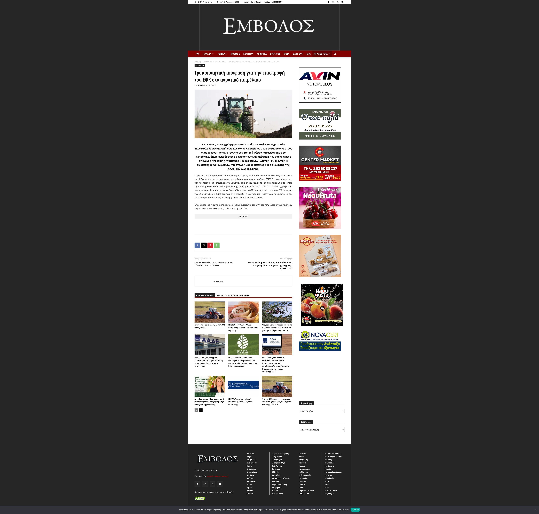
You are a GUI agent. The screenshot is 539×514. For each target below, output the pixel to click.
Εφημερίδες (276, 487)
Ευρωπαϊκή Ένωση (279, 484)
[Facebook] (328, 2)
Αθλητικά (248, 53)
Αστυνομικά (251, 481)
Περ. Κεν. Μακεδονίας (333, 453)
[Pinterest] (210, 245)
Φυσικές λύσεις (331, 490)
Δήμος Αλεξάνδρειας (280, 453)
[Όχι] (535, 509)
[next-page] (201, 410)
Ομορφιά (302, 481)
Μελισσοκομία (305, 475)
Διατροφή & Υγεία (279, 463)
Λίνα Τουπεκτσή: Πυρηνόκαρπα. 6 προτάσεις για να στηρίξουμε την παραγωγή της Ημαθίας (209, 402)
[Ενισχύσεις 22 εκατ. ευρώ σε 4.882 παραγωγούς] (210, 312)
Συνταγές (275, 53)
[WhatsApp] (217, 245)
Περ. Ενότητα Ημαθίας (333, 456)
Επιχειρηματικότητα (280, 478)
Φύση (327, 487)
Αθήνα (249, 456)
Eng (309, 53)
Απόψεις (250, 478)
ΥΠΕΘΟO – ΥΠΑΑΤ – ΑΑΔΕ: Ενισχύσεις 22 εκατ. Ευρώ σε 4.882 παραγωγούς (243, 328)
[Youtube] (342, 2)
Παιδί (301, 487)
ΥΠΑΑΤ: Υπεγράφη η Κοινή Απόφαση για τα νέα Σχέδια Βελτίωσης (240, 402)
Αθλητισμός (251, 459)
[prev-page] (196, 410)
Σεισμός (328, 469)
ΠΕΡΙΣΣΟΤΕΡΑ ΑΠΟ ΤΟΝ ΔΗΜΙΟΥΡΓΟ (233, 295)
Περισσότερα (321, 53)
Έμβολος (201, 85)
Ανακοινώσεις (252, 472)
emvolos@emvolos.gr (252, 2)
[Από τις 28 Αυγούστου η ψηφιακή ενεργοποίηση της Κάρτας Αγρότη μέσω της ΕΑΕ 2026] (277, 386)
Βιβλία (249, 487)
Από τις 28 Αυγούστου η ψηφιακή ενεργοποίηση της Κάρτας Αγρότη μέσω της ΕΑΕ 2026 (276, 402)
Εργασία (275, 481)
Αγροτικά (208, 61)
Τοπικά (221, 53)
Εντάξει (355, 510)
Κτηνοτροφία (304, 469)
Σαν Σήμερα (329, 466)
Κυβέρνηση (303, 472)
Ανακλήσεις (251, 469)
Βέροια (249, 484)
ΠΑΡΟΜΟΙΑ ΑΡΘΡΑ (204, 295)
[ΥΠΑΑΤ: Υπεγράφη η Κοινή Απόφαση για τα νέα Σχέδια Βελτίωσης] (243, 386)
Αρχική (198, 61)
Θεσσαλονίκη (277, 493)
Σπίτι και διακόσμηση (333, 472)
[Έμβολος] (269, 27)
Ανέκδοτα (250, 475)
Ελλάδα (207, 53)
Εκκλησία (276, 469)
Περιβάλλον (304, 493)
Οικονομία (303, 478)
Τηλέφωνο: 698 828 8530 (272, 2)
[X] (338, 2)
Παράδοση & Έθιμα (306, 490)
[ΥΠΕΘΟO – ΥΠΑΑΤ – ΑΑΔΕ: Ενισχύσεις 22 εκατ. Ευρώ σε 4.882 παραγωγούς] (243, 312)
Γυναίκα (250, 493)
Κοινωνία (262, 53)
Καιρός (301, 456)
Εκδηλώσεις (277, 466)
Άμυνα (249, 466)
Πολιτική (328, 459)
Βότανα (250, 490)
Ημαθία (275, 490)
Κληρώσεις (303, 459)
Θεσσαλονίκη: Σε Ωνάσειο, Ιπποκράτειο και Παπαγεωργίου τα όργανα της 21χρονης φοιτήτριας (270, 265)
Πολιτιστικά (329, 463)
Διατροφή (298, 53)
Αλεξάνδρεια (252, 463)
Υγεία (286, 53)
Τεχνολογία (329, 478)
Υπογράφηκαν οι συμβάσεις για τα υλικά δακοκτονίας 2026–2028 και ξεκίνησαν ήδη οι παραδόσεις (277, 328)
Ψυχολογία (329, 493)
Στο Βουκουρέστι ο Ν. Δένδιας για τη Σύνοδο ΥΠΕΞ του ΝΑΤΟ (214, 264)
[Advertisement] (243, 225)
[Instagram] (333, 2)
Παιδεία (302, 484)
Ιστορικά (302, 453)
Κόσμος (235, 53)
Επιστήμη (276, 475)
